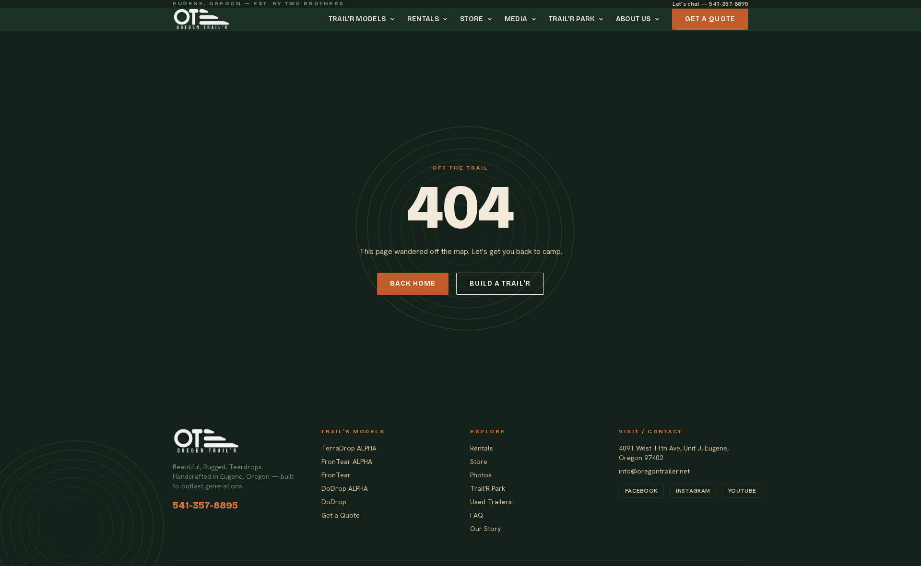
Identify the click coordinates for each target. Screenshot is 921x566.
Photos (481, 475)
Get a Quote (710, 19)
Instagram (693, 491)
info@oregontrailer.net (654, 471)
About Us (633, 19)
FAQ (476, 515)
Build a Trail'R (500, 283)
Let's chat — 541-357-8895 (710, 4)
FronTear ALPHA (346, 461)
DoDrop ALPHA (344, 488)
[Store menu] (491, 19)
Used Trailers (491, 501)
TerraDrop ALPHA (349, 448)
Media (516, 19)
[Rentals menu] (446, 19)
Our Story (485, 528)
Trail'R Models (357, 19)
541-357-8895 (205, 505)
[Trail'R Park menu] (602, 19)
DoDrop (333, 501)
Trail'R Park (572, 19)
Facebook (641, 491)
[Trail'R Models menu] (394, 19)
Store (472, 19)
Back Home (413, 283)
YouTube (742, 491)
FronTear (336, 475)
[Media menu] (535, 19)
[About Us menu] (658, 19)
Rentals (423, 19)
